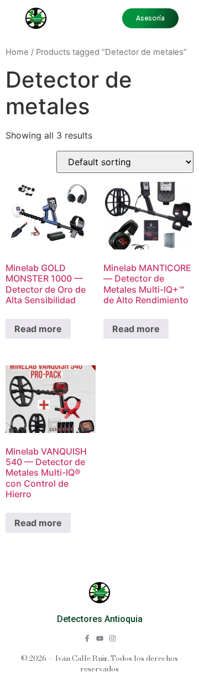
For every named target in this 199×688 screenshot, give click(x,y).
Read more (38, 328)
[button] (150, 18)
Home (17, 52)
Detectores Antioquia (100, 619)
